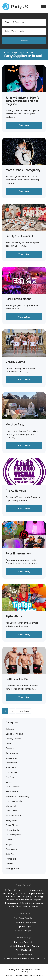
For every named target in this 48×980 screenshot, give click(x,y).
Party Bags (11, 820)
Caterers (10, 748)
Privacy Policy (36, 975)
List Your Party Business (24, 922)
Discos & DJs (12, 758)
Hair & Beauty (13, 786)
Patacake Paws (24, 954)
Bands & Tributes (14, 734)
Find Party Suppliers (24, 918)
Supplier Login (24, 926)
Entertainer (11, 762)
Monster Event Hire (24, 942)
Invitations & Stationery (17, 796)
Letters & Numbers (15, 801)
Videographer (13, 868)
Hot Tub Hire (12, 791)
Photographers (13, 834)
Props (9, 844)
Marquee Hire (13, 806)
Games (9, 782)
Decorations (12, 753)
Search (24, 40)
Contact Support (24, 930)
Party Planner (13, 825)
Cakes (9, 743)
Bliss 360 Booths (24, 950)
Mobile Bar (11, 810)
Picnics (9, 839)
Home (6, 53)
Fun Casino (11, 772)
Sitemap (9, 975)
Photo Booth (12, 830)
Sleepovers (11, 849)
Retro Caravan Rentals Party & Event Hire (24, 958)
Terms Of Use (21, 975)
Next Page (24, 711)
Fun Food (10, 777)
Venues (9, 863)
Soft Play (10, 854)
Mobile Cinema (13, 815)
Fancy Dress (12, 767)
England (22, 53)
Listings (14, 53)
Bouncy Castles (13, 738)
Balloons (10, 729)
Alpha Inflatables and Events (24, 946)
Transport (11, 859)
